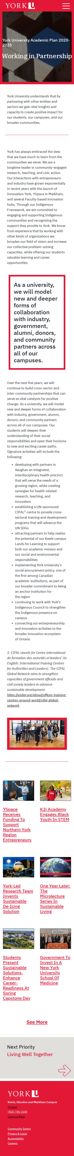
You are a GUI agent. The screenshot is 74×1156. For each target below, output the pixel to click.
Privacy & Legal (17, 1133)
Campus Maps (16, 1116)
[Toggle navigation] (66, 5)
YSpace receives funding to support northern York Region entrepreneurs (17, 824)
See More (37, 1022)
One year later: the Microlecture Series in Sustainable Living (55, 898)
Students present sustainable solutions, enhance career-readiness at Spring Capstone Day (16, 977)
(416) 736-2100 (17, 1111)
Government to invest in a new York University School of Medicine (55, 970)
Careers (13, 1143)
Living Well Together (30, 1054)
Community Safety (19, 1129)
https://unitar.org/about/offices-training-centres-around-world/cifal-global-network (37, 700)
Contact (12, 1107)
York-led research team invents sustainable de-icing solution (18, 898)
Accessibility (16, 1138)
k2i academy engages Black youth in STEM (54, 814)
